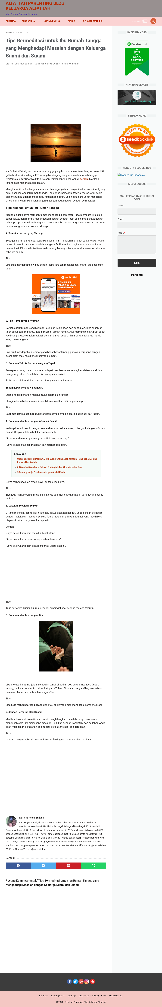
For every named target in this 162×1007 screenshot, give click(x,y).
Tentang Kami (57, 995)
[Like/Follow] (69, 983)
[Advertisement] (56, 91)
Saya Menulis (52, 21)
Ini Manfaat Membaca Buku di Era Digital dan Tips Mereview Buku (50, 467)
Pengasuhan (29, 21)
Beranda (11, 21)
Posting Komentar (70, 63)
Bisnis (71, 21)
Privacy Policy (99, 995)
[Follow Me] (75, 983)
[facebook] (18, 866)
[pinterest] (68, 866)
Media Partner (116, 995)
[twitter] (43, 866)
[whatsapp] (93, 866)
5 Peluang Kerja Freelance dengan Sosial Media (41, 472)
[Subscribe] (92, 983)
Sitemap (72, 995)
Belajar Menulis (93, 21)
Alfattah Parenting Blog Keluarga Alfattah (35, 6)
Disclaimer (84, 995)
